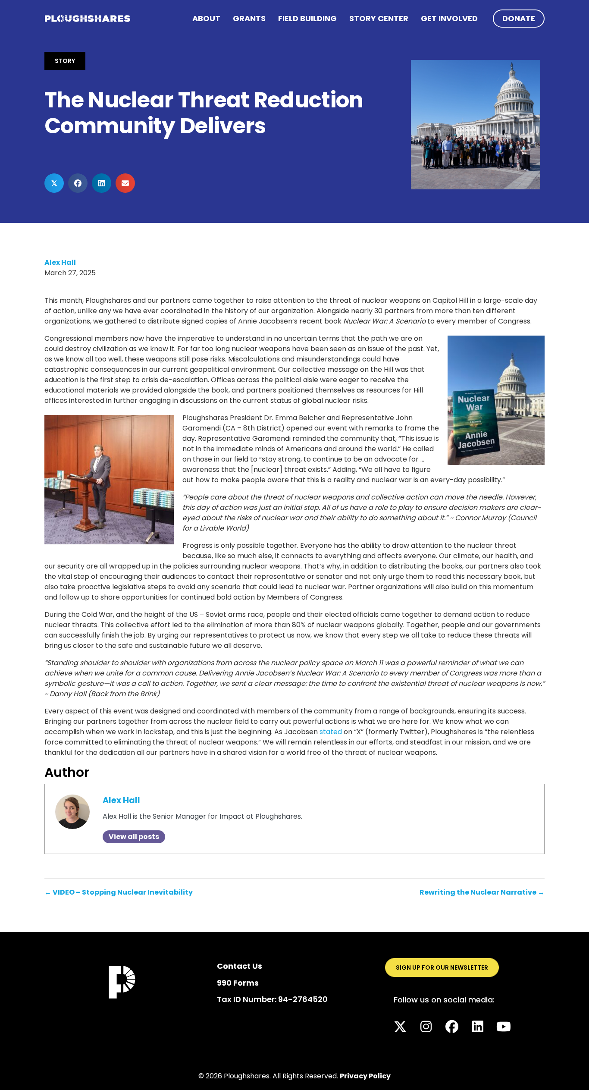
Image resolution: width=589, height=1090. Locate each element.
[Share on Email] (125, 183)
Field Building (307, 18)
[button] (400, 1027)
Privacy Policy (365, 1076)
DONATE (518, 18)
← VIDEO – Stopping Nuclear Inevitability (118, 892)
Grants (249, 18)
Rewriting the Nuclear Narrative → (482, 892)
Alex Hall (60, 262)
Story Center (378, 18)
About (206, 18)
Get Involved (449, 18)
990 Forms (238, 982)
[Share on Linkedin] (101, 183)
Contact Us (239, 966)
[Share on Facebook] (78, 183)
